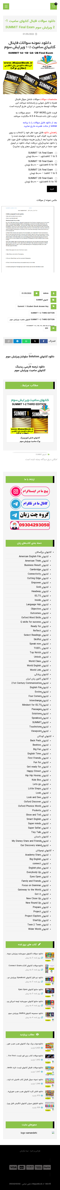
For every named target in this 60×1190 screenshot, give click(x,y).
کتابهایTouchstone (38, 727)
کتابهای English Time (38, 754)
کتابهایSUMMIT (42, 300)
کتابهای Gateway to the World (33, 890)
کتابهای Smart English (37, 819)
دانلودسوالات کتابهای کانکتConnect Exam (26, 965)
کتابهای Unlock (41, 657)
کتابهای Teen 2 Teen (37, 925)
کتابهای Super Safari (38, 828)
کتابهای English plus (38, 868)
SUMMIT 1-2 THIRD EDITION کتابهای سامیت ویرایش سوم (32, 319)
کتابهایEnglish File (39, 687)
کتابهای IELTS (41, 596)
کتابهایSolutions (40, 714)
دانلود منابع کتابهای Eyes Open (30, 989)
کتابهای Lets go (40, 784)
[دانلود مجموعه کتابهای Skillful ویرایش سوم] (49, 1016)
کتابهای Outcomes (39, 613)
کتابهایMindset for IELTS (35, 705)
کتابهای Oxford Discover (36, 802)
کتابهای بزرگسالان (43, 552)
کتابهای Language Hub (37, 604)
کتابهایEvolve (41, 692)
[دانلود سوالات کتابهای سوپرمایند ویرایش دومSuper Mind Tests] (49, 956)
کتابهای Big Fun (40, 749)
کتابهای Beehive (40, 745)
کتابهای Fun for (40, 762)
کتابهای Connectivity (38, 574)
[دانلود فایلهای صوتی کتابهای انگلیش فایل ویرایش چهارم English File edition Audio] (49, 1106)
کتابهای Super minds (38, 823)
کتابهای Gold (42, 587)
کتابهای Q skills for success (34, 622)
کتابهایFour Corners (38, 696)
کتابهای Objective (39, 609)
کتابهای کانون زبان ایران (37, 679)
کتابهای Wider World (38, 929)
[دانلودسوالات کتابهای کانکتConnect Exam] (49, 968)
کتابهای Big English (39, 859)
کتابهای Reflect (40, 631)
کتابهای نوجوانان (43, 850)
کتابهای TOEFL (41, 648)
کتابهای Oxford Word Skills (34, 617)
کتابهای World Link (39, 670)
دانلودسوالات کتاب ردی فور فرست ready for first (22, 1055)
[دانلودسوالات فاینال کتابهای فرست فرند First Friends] (49, 1070)
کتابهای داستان (41, 837)
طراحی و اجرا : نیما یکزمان (30, 1150)
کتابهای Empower (39, 583)
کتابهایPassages (40, 709)
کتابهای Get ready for (37, 767)
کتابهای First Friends (38, 758)
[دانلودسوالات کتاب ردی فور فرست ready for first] (49, 1059)
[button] (53, 6)
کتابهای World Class (38, 661)
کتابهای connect (40, 863)
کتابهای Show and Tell (37, 815)
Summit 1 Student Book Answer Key (33, 306)
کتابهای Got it (41, 894)
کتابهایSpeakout (40, 718)
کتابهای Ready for (39, 626)
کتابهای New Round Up (37, 903)
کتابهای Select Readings (36, 635)
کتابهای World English (37, 665)
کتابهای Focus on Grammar (35, 885)
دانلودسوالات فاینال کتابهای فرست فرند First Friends (22, 1067)
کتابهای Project (40, 911)
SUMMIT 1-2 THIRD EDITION (42, 313)
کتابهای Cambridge (39, 569)
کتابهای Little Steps (38, 788)
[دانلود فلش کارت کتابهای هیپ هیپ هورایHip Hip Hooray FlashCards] (49, 1094)
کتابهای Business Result (36, 565)
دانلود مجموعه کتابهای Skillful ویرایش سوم (25, 1013)
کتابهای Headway (39, 591)
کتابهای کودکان (44, 736)
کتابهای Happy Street (37, 771)
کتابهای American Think (36, 561)
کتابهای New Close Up (37, 898)
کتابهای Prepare (40, 907)
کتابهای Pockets (40, 810)
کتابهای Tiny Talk (39, 832)
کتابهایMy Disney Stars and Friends (30, 841)
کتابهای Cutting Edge (37, 578)
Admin (45, 293)
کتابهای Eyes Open (39, 877)
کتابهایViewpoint (39, 731)
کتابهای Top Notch (39, 652)
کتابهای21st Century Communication (30, 683)
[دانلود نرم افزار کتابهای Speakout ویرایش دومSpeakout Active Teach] (49, 980)
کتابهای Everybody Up (37, 872)
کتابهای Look (42, 793)
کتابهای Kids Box (40, 780)
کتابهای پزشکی (41, 674)
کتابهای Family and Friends (35, 881)
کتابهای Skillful (41, 639)
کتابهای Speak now (39, 644)
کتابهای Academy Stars (36, 855)
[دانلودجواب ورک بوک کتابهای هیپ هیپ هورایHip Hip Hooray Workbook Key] (49, 1047)
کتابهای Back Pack (39, 740)
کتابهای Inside (41, 600)
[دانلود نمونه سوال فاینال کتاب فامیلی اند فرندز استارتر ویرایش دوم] (49, 1082)
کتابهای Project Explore (36, 916)
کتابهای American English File (33, 556)
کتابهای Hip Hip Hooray (36, 775)
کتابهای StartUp (40, 920)
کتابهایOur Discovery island (34, 845)
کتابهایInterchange (38, 700)
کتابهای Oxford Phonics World (33, 806)
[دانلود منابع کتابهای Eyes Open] (49, 992)
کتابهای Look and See (37, 797)
